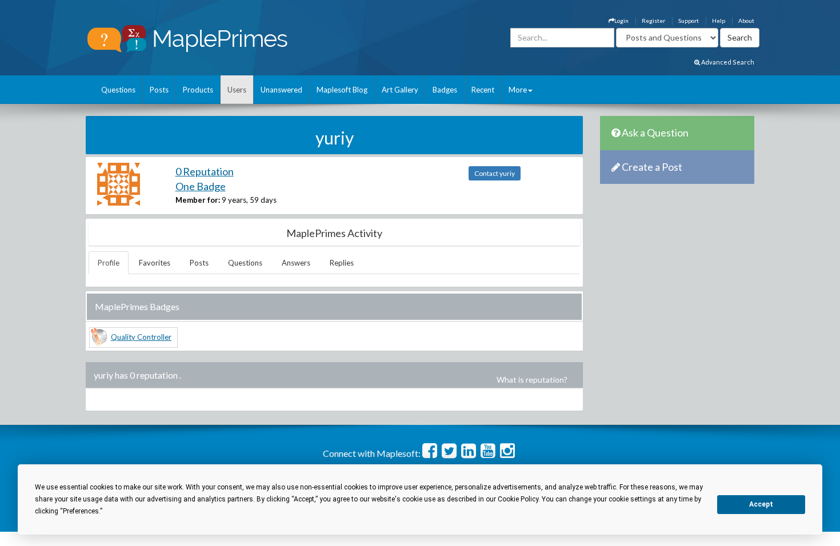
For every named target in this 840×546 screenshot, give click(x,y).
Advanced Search (727, 62)
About (746, 20)
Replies (342, 262)
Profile (108, 262)
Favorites (154, 262)
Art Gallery (400, 89)
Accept (761, 504)
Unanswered (281, 89)
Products (198, 89)
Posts (159, 89)
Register (653, 20)
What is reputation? (532, 379)
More (518, 89)
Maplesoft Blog (342, 89)
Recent (482, 89)
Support (688, 20)
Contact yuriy (494, 173)
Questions (118, 89)
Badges (445, 89)
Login (621, 20)
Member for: (197, 199)
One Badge (200, 186)
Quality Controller (141, 337)
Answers (296, 262)
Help (718, 20)
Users (236, 89)
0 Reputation (204, 171)
